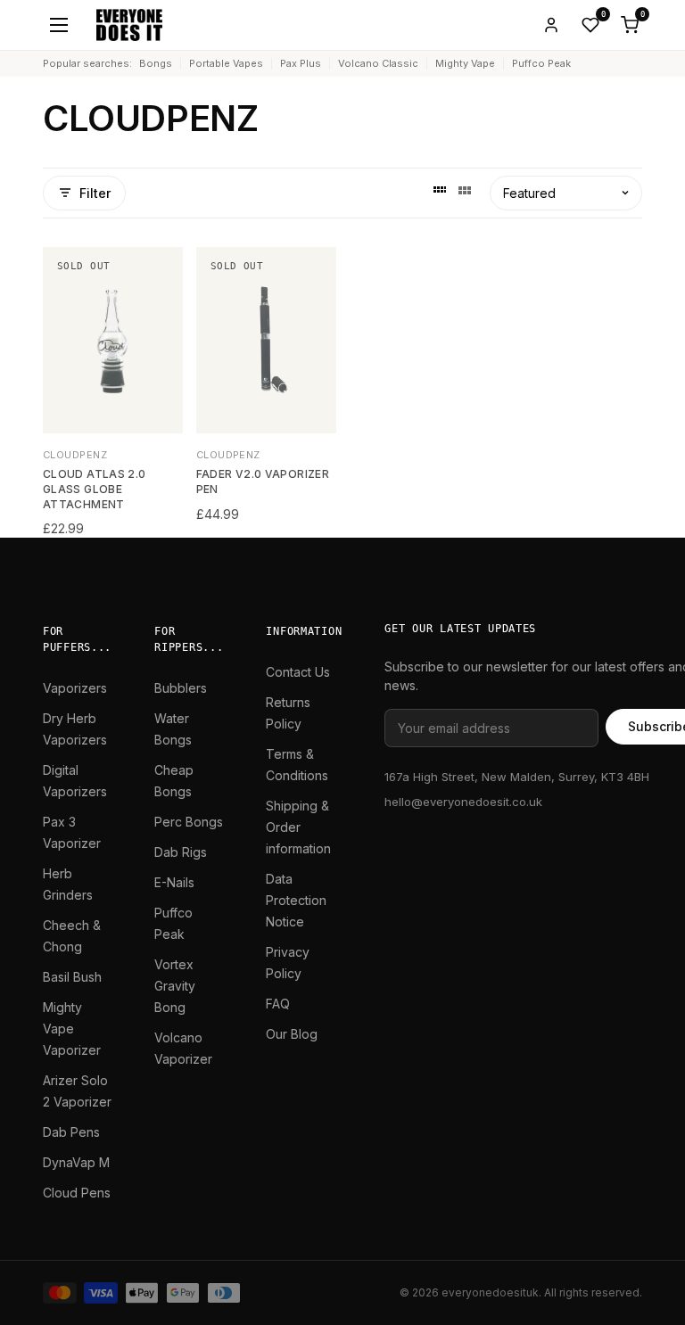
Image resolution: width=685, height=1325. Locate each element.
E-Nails (174, 882)
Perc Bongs (188, 821)
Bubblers (180, 687)
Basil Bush (72, 976)
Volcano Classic (378, 63)
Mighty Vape (465, 63)
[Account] (551, 24)
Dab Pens (71, 1132)
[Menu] (59, 25)
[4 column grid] (439, 192)
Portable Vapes (226, 63)
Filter (95, 193)
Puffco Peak (541, 63)
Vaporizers (75, 687)
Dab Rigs (180, 852)
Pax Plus (300, 63)
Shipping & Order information (298, 827)
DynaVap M (76, 1162)
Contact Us (298, 671)
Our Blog (292, 1033)
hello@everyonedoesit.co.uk (463, 801)
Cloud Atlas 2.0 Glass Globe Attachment (94, 489)
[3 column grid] (464, 192)
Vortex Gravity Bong (174, 986)
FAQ (278, 1003)
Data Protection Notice (296, 900)
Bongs (155, 63)
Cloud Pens (77, 1192)
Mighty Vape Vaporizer (72, 1029)
